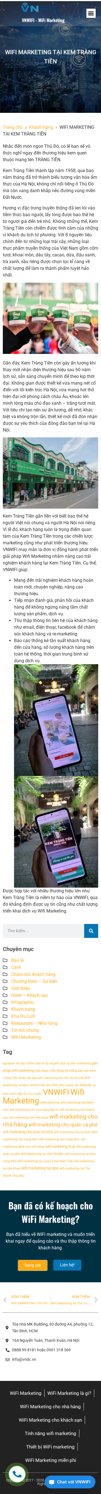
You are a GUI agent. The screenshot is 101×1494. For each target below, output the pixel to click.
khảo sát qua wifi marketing (38, 1078)
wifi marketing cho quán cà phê (63, 1125)
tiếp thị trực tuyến (29, 1094)
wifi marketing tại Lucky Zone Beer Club (45, 1161)
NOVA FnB (37, 1085)
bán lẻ (40, 1063)
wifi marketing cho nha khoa (28, 1117)
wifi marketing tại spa (39, 1168)
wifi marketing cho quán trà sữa (28, 1132)
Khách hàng (41, 127)
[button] (91, 13)
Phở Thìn (58, 1085)
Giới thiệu (20, 988)
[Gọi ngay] (17, 1474)
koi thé (63, 1078)
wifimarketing (49, 1102)
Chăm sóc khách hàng (33, 974)
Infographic (22, 1002)
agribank (9, 1063)
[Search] (91, 931)
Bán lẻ (17, 960)
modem (23, 1085)
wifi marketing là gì (60, 1146)
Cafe (15, 967)
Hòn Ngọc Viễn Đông (49, 1071)
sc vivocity (83, 1085)
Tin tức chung (25, 1030)
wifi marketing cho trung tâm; (59, 1139)
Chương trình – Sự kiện (34, 981)
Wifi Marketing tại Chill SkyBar (42, 1154)
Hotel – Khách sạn (29, 995)
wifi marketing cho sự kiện (72, 1132)
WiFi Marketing (26, 1037)
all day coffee (25, 1063)
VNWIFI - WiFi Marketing (43, 20)
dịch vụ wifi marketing (75, 1063)
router (69, 1085)
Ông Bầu (18, 1176)
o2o (48, 1085)
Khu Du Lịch (23, 1016)
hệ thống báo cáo (77, 1071)
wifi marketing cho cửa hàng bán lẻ (34, 1110)
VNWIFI (56, 1092)
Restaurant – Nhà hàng (34, 1023)
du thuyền (52, 1063)
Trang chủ (13, 127)
